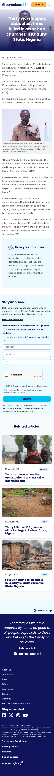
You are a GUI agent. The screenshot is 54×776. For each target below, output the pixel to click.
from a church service (33, 226)
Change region (10, 763)
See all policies (10, 756)
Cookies (6, 751)
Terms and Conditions (14, 741)
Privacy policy (10, 746)
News (45, 521)
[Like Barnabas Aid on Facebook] (4, 715)
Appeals (43, 469)
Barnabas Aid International (16, 703)
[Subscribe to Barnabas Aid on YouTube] (25, 715)
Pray (4, 679)
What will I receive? (12, 319)
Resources (7, 689)
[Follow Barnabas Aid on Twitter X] (11, 715)
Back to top (43, 610)
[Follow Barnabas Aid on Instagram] (18, 715)
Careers (6, 694)
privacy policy (12, 408)
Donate (38, 4)
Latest (5, 684)
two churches (37, 67)
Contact (6, 698)
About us (6, 669)
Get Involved (8, 674)
